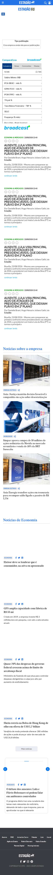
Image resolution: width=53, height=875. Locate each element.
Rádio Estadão (41, 841)
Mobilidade (8, 436)
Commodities (26, 66)
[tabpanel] (26, 785)
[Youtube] (31, 861)
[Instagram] (28, 861)
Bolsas (17, 66)
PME (12, 837)
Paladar (34, 837)
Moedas (36, 66)
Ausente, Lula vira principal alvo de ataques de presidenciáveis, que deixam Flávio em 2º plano (25, 149)
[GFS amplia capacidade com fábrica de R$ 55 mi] (26, 588)
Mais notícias (26, 749)
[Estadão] (27, 2)
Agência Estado (12, 841)
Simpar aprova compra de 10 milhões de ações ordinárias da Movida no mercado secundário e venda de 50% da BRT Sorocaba (24, 445)
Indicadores (7, 66)
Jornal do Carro (22, 837)
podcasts (10, 784)
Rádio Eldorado (26, 841)
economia (8, 558)
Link (42, 837)
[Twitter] (24, 861)
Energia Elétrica (10, 390)
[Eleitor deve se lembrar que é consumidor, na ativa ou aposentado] (26, 542)
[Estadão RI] (26, 9)
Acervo (4, 837)
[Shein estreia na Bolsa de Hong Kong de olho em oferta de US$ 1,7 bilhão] (26, 703)
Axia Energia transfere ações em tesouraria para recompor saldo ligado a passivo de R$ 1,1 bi (26, 495)
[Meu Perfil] (49, 2)
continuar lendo (10, 176)
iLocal (49, 837)
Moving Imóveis (33, 846)
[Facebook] (21, 861)
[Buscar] (45, 3)
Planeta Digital (19, 846)
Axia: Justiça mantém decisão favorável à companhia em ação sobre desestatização (25, 396)
